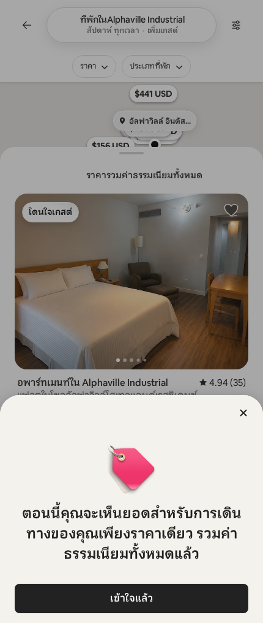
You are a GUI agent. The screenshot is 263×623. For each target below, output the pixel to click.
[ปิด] (243, 413)
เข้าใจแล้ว (131, 598)
